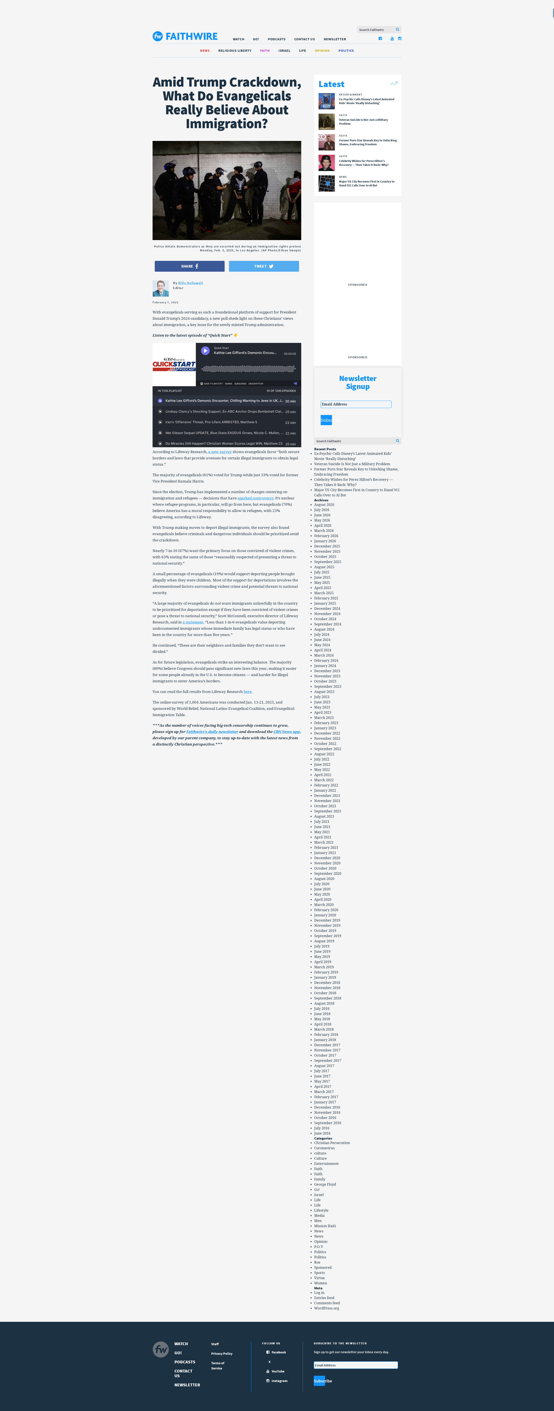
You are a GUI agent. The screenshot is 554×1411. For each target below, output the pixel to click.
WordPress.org (326, 1308)
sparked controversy (255, 498)
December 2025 (327, 546)
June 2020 (322, 889)
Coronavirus (324, 1148)
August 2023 (324, 692)
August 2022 (324, 754)
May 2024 (322, 645)
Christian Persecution (332, 1143)
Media (319, 1216)
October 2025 (325, 557)
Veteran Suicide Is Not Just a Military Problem (352, 464)
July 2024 (321, 635)
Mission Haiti (325, 1226)
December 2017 (327, 1045)
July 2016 (321, 1128)
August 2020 (324, 879)
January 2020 (325, 915)
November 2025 (327, 551)
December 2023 (327, 671)
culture (320, 1153)
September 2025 (327, 562)
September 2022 (327, 749)
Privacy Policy (221, 1353)
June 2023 (322, 702)
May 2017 (322, 1081)
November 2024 (327, 614)
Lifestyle (321, 1210)
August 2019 (324, 941)
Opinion (322, 50)
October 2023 (325, 681)
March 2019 (324, 967)
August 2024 (324, 629)
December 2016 (327, 1107)
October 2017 (325, 1055)
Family (319, 1179)
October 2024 (325, 619)
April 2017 (322, 1087)
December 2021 (327, 796)
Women (320, 1283)
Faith (265, 50)
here (248, 691)
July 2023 (321, 697)
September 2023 (327, 687)
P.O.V (318, 1247)
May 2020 (322, 894)
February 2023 (326, 723)
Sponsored (323, 1268)
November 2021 (327, 801)
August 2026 (324, 505)
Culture (320, 1158)
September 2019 (327, 936)
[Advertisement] (357, 254)
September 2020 (327, 874)
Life (302, 50)
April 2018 (322, 1024)
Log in (319, 1293)
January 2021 (325, 853)
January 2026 (325, 541)
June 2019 (322, 951)
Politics (346, 50)
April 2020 (322, 900)
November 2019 (327, 925)
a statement (193, 622)
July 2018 (321, 1009)
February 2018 (326, 1035)
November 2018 (327, 988)
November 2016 (327, 1113)
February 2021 (326, 848)
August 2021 (324, 816)
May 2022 (322, 770)
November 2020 (327, 863)
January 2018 (325, 1040)
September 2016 (327, 1123)
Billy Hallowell (190, 283)
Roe (317, 1262)
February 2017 (326, 1097)
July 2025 (321, 572)
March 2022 (324, 780)
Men (318, 1221)
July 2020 (321, 884)
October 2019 (325, 931)
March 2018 (324, 1029)
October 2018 (325, 993)
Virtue (319, 1278)
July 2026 (321, 510)
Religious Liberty (234, 50)
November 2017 (327, 1050)
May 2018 (322, 1019)
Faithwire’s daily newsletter (212, 732)
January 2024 (325, 666)
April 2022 (322, 775)
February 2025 (326, 598)
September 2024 (327, 624)
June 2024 (322, 640)
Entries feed (324, 1298)
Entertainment (326, 1164)
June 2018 (322, 1014)
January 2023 (325, 728)
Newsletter (335, 39)
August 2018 (324, 1003)
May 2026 (322, 520)
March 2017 (324, 1092)
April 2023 (322, 712)
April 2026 (322, 525)
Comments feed (327, 1303)
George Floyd (325, 1184)
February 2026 (326, 536)
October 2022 (325, 744)
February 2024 (326, 661)
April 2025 (322, 588)
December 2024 (327, 609)
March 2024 (324, 655)
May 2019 (322, 957)
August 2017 (324, 1066)
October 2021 (325, 806)
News (205, 50)
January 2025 (325, 603)
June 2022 (322, 764)
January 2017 (325, 1102)
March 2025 (324, 593)
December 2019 (327, 920)
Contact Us (304, 39)
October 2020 (325, 868)
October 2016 (325, 1118)
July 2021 (321, 822)
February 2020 (326, 910)
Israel (284, 50)
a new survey (220, 452)
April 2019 (322, 962)
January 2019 (325, 977)
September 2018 (327, 998)
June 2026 (322, 515)
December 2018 (327, 983)
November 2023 (327, 676)
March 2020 (324, 905)
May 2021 (322, 832)
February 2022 (326, 785)
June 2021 (322, 827)
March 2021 (324, 842)
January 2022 (325, 790)
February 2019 (326, 972)
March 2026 (324, 531)
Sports (319, 1273)
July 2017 (321, 1071)
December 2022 (327, 733)
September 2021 (327, 811)
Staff (215, 1344)
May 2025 (322, 583)
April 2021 (322, 837)
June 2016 (322, 1133)
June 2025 (322, 577)
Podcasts (277, 39)
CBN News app (287, 732)
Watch (239, 39)
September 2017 (327, 1061)
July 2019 (321, 946)
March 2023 (324, 718)
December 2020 (327, 858)
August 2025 (324, 567)
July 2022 (321, 759)
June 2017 (322, 1076)
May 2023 (322, 707)
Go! (256, 39)
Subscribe (326, 420)
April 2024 (322, 650)
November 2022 (327, 738)
